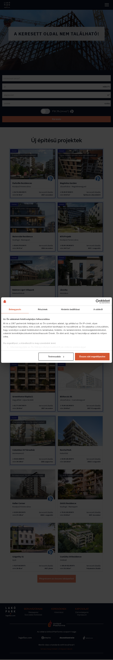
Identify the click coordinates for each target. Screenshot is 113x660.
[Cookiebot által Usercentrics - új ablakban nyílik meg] (98, 301)
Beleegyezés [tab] (15, 309)
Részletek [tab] (42, 309)
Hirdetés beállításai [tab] (70, 309)
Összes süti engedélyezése (92, 356)
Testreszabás (54, 356)
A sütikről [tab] (98, 309)
